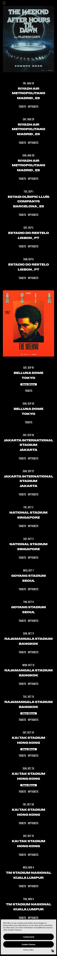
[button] (4, 3)
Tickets (22, 106)
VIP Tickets (33, 106)
